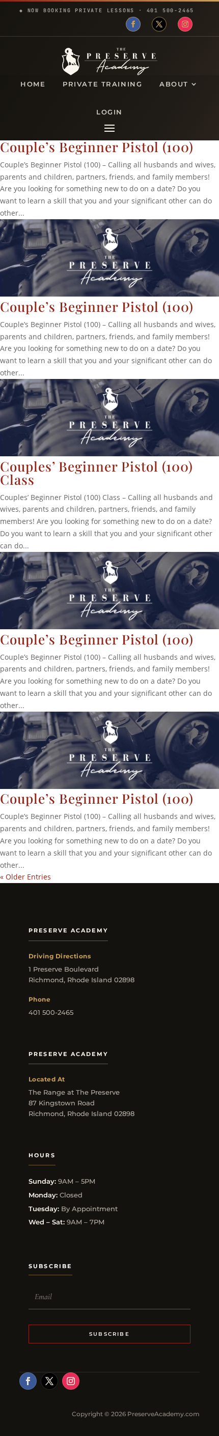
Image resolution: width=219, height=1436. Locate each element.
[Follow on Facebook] (133, 24)
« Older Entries (25, 877)
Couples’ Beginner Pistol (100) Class (96, 472)
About (173, 84)
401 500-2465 (171, 10)
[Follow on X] (159, 24)
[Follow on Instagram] (185, 24)
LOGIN (109, 112)
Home (32, 84)
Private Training (102, 84)
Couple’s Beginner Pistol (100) (97, 147)
